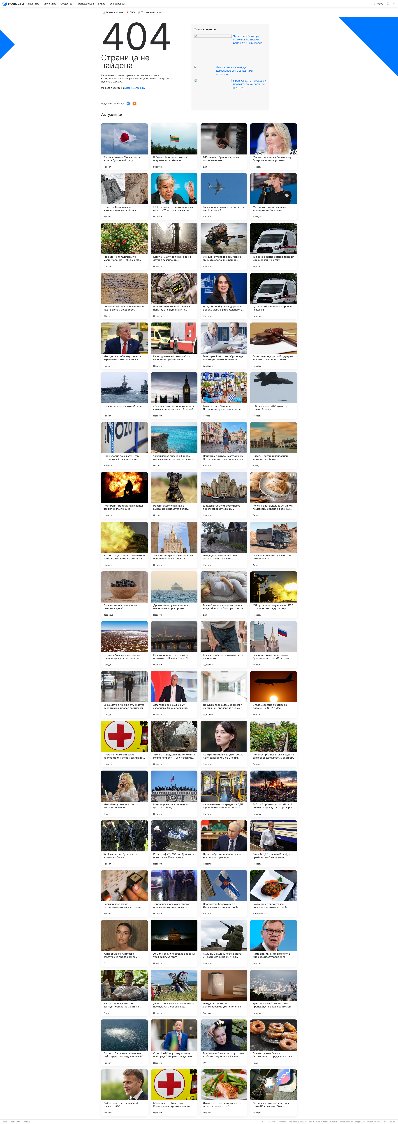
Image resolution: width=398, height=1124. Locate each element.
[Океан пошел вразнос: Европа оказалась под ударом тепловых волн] (174, 445)
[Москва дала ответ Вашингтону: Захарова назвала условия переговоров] (273, 146)
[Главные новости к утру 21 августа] (124, 395)
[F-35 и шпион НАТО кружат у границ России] (273, 395)
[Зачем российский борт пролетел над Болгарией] (224, 196)
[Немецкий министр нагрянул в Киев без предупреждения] (273, 943)
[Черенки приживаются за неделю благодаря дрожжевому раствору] (273, 744)
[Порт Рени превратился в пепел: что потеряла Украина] (124, 495)
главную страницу (134, 87)
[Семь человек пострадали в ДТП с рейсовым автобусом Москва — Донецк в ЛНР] (224, 794)
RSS (263, 1122)
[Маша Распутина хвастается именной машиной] (124, 794)
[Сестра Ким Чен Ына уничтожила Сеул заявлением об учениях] (224, 744)
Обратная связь (374, 1122)
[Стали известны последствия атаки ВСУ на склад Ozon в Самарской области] (273, 1092)
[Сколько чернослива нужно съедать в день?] (124, 594)
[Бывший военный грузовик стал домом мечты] (273, 545)
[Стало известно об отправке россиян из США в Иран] (273, 694)
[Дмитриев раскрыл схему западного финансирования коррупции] (174, 694)
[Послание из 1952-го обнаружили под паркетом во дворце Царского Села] (124, 296)
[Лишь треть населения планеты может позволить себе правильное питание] (224, 1092)
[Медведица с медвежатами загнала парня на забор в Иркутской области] (224, 545)
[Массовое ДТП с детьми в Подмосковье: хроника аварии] (174, 1092)
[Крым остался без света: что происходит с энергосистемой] (273, 993)
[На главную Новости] (15, 3)
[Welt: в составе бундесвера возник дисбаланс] (124, 843)
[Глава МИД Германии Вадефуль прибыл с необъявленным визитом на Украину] (273, 843)
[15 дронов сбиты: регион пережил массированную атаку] (273, 246)
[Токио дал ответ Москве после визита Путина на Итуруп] (124, 146)
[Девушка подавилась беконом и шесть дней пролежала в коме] (224, 694)
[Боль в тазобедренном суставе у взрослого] (224, 644)
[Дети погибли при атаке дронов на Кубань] (273, 296)
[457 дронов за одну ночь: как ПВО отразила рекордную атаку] (273, 594)
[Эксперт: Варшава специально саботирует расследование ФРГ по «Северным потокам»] (124, 1042)
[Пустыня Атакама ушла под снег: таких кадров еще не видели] (124, 644)
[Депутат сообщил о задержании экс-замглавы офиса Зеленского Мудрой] (224, 296)
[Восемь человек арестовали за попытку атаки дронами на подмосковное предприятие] (174, 296)
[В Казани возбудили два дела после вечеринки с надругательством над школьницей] (224, 146)
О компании (14, 1122)
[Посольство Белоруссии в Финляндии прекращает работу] (224, 893)
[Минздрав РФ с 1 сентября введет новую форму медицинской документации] (224, 345)
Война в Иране (114, 12)
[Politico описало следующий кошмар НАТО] (124, 1092)
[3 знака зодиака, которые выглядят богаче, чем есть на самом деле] (124, 993)
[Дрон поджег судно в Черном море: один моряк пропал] (174, 594)
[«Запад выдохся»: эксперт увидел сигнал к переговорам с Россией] (174, 395)
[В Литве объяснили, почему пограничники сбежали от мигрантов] (174, 146)
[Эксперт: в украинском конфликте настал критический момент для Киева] (124, 545)
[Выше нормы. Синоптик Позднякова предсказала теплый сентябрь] (224, 395)
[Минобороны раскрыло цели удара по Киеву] (174, 794)
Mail (5, 1122)
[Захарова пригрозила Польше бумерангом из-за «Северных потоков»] (273, 644)
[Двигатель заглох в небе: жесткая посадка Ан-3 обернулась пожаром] (174, 993)
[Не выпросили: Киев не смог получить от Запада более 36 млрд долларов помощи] (174, 644)
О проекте (272, 1122)
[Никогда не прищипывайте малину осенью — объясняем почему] (124, 246)
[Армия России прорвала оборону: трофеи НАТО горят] (174, 943)
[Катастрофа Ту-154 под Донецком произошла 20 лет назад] (174, 843)
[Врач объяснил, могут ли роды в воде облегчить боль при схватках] (224, 594)
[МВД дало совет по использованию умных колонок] (224, 993)
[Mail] (4, 3)
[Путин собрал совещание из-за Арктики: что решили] (224, 843)
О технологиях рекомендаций (292, 1122)
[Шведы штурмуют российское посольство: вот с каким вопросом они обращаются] (224, 495)
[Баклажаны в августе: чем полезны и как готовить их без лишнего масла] (273, 893)
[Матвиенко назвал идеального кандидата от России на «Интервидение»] (273, 196)
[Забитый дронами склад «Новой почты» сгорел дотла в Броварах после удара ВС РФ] (273, 794)
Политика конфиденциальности (322, 1122)
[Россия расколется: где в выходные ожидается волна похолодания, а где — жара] (174, 495)
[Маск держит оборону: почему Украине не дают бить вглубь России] (124, 345)
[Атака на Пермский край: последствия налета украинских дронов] (124, 744)
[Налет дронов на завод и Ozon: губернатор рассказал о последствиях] (174, 345)
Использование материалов (352, 1122)
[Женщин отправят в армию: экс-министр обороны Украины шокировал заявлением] (224, 246)
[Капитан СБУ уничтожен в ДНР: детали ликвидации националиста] (174, 246)
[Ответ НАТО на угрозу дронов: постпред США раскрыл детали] (174, 1042)
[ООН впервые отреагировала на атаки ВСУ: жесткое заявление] (174, 196)
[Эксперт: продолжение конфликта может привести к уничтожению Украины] (174, 744)
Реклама (26, 1122)
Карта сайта (389, 1122)
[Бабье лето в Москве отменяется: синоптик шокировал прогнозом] (124, 694)
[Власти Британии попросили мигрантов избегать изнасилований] (273, 445)
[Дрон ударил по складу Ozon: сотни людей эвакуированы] (124, 445)
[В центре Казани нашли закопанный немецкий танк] (124, 196)
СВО (132, 12)
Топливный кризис (151, 12)
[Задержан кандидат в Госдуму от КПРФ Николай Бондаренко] (273, 345)
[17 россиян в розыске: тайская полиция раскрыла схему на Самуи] (174, 893)
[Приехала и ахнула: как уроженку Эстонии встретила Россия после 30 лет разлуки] (224, 445)
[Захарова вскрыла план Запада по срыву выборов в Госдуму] (174, 545)
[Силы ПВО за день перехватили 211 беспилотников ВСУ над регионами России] (224, 943)
